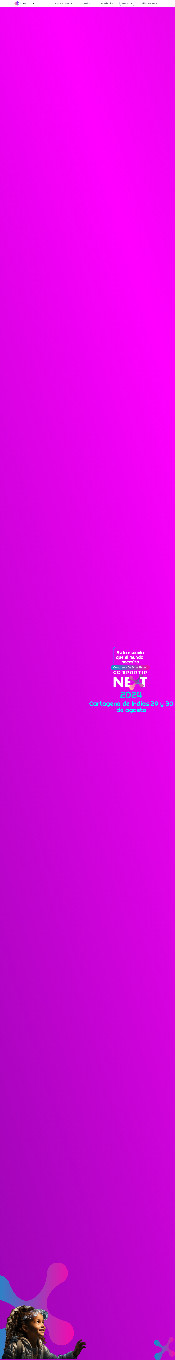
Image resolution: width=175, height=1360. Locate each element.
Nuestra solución (62, 3)
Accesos (126, 3)
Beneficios (85, 3)
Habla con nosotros (149, 3)
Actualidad (106, 3)
